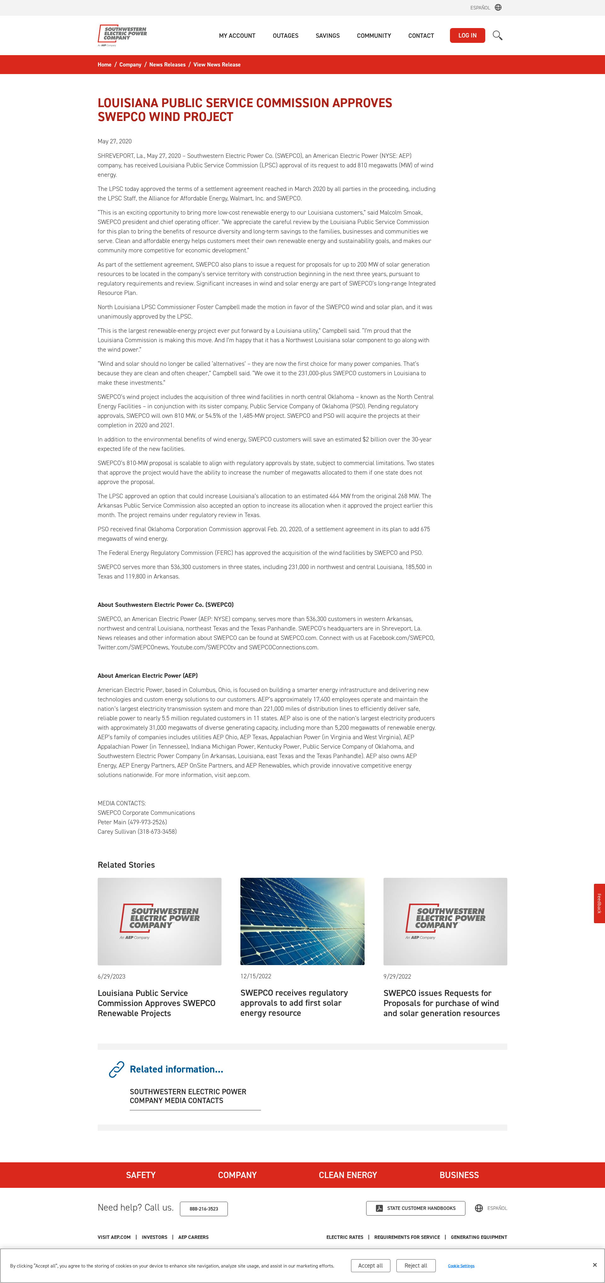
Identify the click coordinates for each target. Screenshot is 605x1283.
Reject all (416, 1265)
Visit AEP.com (114, 1237)
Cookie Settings (461, 1265)
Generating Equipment (479, 1237)
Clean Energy (348, 1175)
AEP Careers (193, 1237)
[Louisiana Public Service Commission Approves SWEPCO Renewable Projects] (160, 921)
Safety (141, 1175)
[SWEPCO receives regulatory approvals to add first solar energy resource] (302, 921)
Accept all (370, 1265)
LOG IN (467, 35)
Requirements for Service (407, 1237)
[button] (237, 35)
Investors (154, 1237)
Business (459, 1175)
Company (237, 1175)
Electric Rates (344, 1237)
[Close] (595, 1265)
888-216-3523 (204, 1208)
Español (480, 7)
